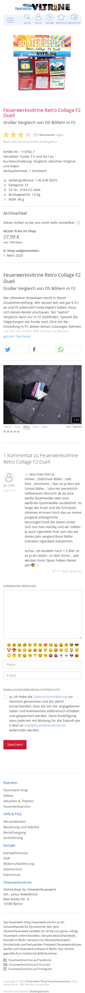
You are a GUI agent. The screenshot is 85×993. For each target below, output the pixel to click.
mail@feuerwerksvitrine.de (45, 725)
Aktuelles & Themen (18, 801)
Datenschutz (12, 869)
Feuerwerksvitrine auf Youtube (29, 964)
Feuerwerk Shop (15, 790)
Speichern (15, 744)
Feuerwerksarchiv (16, 806)
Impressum (12, 874)
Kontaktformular (15, 853)
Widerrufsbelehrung (18, 863)
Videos (8, 795)
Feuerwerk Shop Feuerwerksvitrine (48, 981)
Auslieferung (13, 838)
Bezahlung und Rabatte (21, 827)
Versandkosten (14, 821)
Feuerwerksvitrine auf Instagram (30, 969)
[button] (16, 350)
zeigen (59, 135)
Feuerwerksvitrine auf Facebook (29, 960)
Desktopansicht (39, 991)
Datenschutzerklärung (50, 696)
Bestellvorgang (14, 832)
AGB (6, 858)
